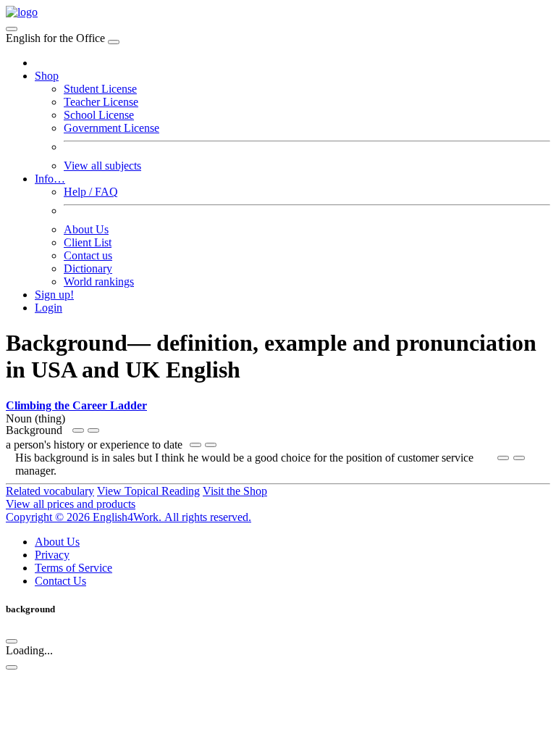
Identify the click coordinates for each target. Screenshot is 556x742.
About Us (86, 229)
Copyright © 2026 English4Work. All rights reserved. (128, 517)
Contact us (88, 255)
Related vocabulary (50, 491)
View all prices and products (70, 504)
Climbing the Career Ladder (76, 405)
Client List (87, 242)
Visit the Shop (235, 491)
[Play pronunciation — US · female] (78, 430)
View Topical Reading (148, 491)
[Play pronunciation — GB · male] (93, 430)
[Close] (113, 42)
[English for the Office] (22, 12)
